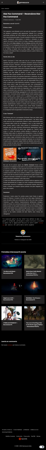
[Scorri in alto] (43, 445)
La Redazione (26, 429)
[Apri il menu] (43, 2)
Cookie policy (19, 436)
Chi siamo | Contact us (7, 429)
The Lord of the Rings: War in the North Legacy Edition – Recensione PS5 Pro (34, 324)
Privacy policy (27, 436)
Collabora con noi (34, 429)
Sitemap (38, 436)
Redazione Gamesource (9, 19)
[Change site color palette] (41, 447)
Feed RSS (33, 436)
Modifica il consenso (10, 436)
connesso (10, 345)
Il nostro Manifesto (17, 429)
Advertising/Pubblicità (7, 432)
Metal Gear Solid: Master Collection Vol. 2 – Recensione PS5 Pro (33, 273)
